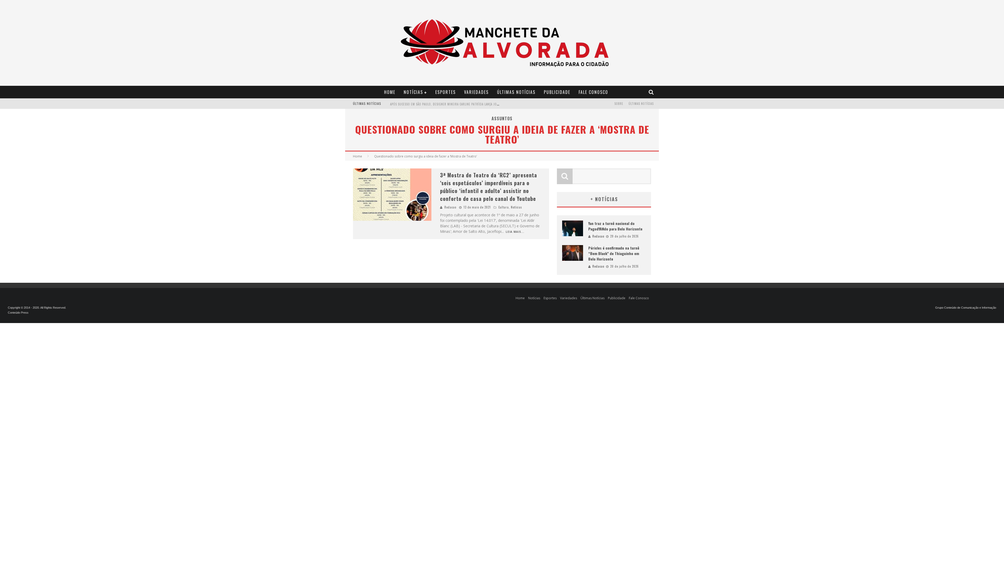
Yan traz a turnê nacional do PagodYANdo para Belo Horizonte (615, 226)
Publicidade (557, 92)
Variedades (476, 92)
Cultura (503, 207)
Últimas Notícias (516, 92)
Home (389, 92)
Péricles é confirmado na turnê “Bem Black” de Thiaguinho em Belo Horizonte (613, 253)
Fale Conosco (593, 92)
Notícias (413, 92)
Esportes (445, 92)
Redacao (450, 207)
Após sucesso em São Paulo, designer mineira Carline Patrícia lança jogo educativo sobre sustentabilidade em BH (477, 104)
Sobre (618, 103)
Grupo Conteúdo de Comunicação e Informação (965, 307)
